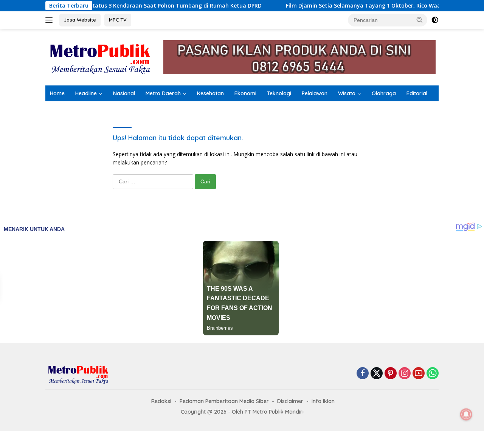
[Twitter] (377, 373)
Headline (86, 93)
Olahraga (384, 93)
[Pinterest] (391, 373)
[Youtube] (419, 373)
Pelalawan (314, 93)
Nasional (124, 93)
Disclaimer (290, 401)
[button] (419, 20)
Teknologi (279, 93)
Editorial (416, 93)
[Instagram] (405, 373)
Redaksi (161, 401)
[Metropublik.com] (102, 56)
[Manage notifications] (466, 414)
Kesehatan (210, 93)
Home (57, 93)
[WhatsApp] (433, 373)
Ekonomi (245, 93)
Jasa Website (80, 20)
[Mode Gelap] (435, 20)
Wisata (346, 93)
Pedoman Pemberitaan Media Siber (224, 401)
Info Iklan (323, 401)
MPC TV (118, 20)
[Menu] (50, 20)
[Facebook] (363, 373)
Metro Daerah (163, 93)
